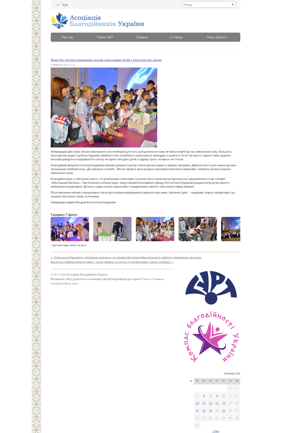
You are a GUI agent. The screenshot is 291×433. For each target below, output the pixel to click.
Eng (65, 4)
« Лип (215, 431)
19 (210, 410)
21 (223, 410)
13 (217, 403)
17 (197, 410)
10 (197, 403)
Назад (57, 229)
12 (210, 403)
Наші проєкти (217, 37)
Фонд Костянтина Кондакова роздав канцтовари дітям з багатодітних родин (106, 60)
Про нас (67, 37)
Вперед (233, 229)
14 (223, 403)
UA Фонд (176, 37)
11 (203, 403)
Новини (142, 37)
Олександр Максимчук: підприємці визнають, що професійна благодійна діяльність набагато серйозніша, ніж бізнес (126, 257)
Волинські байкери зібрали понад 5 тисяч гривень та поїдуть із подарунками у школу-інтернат (112, 262)
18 (203, 410)
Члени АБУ (105, 37)
